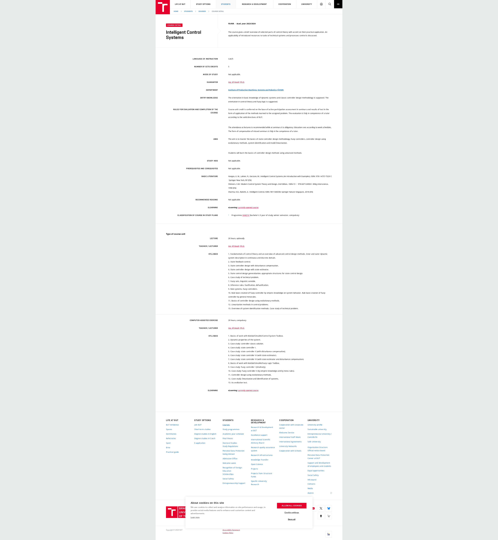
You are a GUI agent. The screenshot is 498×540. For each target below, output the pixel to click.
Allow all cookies (292, 506)
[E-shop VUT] (329, 516)
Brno (168, 447)
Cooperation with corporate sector (291, 426)
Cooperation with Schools (290, 451)
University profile (315, 425)
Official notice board (316, 450)
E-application (199, 443)
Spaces (169, 429)
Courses (202, 11)
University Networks (288, 446)
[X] (321, 508)
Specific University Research (259, 483)
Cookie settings (292, 513)
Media (310, 488)
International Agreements (290, 441)
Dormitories (171, 434)
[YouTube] (313, 508)
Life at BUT (180, 4)
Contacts (311, 484)
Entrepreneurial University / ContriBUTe (320, 435)
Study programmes (231, 429)
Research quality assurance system (263, 449)
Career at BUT (314, 458)
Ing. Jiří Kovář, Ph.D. (236, 82)
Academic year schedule (233, 434)
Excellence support (259, 435)
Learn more (195, 517)
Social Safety (228, 478)
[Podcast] (321, 516)
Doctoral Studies (230, 443)
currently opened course (248, 207)
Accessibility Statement (231, 530)
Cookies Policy (228, 533)
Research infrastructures (262, 455)
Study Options (203, 4)
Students (226, 4)
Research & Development (254, 4)
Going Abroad (228, 454)
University (306, 4)
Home (176, 11)
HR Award (312, 479)
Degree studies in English (205, 434)
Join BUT (198, 425)
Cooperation (284, 4)
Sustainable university (317, 429)
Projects (254, 469)
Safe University (314, 441)
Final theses (228, 438)
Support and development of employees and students (319, 464)
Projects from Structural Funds (261, 475)
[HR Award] (329, 534)
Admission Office (230, 458)
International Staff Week (289, 437)
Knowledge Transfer (259, 459)
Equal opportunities (316, 470)
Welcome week (229, 463)
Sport (168, 443)
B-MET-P (246, 215)
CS (338, 4)
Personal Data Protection (233, 451)
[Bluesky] (329, 508)
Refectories (171, 438)
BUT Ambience (172, 425)
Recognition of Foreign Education (232, 469)
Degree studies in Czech (204, 438)
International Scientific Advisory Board (260, 441)
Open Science (257, 464)
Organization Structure (317, 447)
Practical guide (172, 452)
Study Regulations (230, 446)
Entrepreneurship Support (234, 483)
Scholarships (228, 474)
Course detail (218, 11)
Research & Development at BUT (262, 429)
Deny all (291, 519)
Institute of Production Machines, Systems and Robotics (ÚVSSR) (256, 90)
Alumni (311, 493)
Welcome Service (286, 432)
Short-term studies (202, 429)
